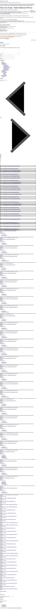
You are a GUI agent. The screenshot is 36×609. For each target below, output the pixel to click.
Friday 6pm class (4, 268)
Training (5, 74)
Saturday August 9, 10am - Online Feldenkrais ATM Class (8, 324)
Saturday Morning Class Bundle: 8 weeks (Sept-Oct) (7, 586)
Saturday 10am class (6, 69)
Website (1, 58)
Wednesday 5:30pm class (7, 67)
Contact (3, 76)
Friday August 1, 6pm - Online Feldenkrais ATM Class (10, 174)
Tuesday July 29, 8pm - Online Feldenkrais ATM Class (10, 168)
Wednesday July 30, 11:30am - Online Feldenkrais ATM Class (12, 170)
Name (1, 55)
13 (0, 193)
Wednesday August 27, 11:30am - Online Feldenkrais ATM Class (13, 215)
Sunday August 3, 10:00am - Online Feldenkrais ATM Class (8, 281)
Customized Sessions (5, 70)
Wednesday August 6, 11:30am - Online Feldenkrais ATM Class (12, 182)
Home (2, 61)
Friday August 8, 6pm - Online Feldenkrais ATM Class (7, 315)
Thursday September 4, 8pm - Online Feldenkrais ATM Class (11, 226)
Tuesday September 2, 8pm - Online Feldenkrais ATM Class (11, 223)
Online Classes (4, 64)
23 (0, 208)
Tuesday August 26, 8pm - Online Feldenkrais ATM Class (8, 426)
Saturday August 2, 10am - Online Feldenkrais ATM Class (8, 273)
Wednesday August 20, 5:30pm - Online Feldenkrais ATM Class (9, 392)
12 (0, 191)
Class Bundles (4, 455)
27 (0, 165)
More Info (1, 238)
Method (5, 73)
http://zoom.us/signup (14, 19)
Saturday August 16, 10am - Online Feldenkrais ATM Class (12, 198)
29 (0, 167)
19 (0, 201)
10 (0, 188)
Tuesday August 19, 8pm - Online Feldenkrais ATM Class (8, 375)
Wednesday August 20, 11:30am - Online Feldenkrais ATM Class (9, 383)
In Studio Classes (4, 63)
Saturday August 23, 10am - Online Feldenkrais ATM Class (12, 209)
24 (0, 210)
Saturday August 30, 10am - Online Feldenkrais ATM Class (12, 219)
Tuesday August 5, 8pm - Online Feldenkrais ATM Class (11, 180)
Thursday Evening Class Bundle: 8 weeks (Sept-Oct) (10, 222)
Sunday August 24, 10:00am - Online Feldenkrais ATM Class (12, 211)
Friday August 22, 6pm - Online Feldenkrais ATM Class (11, 207)
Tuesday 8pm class (6, 66)
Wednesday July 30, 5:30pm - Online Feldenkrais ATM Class (11, 171)
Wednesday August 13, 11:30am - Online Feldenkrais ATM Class (13, 194)
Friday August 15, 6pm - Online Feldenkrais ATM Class (11, 196)
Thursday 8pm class (6, 68)
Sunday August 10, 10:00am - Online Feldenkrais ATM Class (12, 189)
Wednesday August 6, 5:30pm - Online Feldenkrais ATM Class (12, 183)
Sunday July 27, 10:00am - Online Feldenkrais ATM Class (8, 230)
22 (0, 206)
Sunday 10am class (6, 65)
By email (1, 601)
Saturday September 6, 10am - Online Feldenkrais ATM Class (8, 588)
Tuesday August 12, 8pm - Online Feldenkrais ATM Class (11, 192)
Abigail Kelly (7, 38)
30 (0, 169)
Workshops (3, 62)
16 (0, 197)
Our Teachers (3, 71)
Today (1, 117)
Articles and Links (4, 75)
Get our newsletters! (3, 596)
